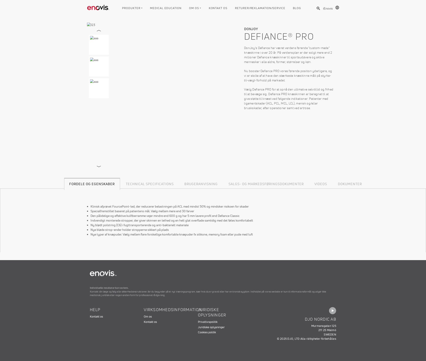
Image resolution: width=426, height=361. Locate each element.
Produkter (131, 8)
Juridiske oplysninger (211, 327)
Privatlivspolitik (207, 322)
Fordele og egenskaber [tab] (92, 184)
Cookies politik (207, 332)
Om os (194, 8)
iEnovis (328, 8)
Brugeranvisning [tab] (201, 184)
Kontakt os (218, 8)
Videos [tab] (320, 184)
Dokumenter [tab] (350, 184)
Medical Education (165, 8)
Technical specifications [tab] (150, 184)
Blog (297, 8)
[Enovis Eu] (98, 6)
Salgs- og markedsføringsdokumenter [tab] (266, 184)
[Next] (99, 166)
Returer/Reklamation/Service (260, 8)
